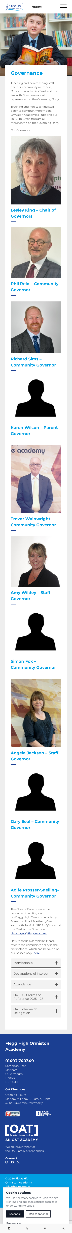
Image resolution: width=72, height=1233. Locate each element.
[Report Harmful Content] (43, 1113)
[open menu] (63, 7)
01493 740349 (19, 1060)
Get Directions (15, 1089)
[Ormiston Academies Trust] (21, 1133)
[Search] (63, 1228)
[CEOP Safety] (12, 1113)
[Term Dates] (9, 1228)
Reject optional (38, 1213)
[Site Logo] (15, 6)
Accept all (15, 1213)
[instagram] (6, 1162)
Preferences (13, 1223)
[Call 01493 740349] (27, 1228)
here (36, 953)
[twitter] (18, 1162)
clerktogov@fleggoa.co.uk (29, 933)
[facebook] (12, 1162)
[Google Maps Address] (45, 1228)
